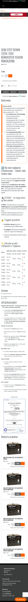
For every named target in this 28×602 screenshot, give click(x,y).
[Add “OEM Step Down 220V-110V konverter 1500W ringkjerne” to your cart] (10, 75)
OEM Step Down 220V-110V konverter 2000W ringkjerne (13, 550)
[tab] (6, 91)
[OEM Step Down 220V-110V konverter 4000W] (14, 448)
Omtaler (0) (13, 92)
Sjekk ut (17, 14)
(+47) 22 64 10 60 (7, 591)
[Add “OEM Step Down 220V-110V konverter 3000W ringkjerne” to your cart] (23, 494)
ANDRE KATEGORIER (13, 18)
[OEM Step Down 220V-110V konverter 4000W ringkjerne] (14, 510)
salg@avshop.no (8, 593)
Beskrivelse (6, 92)
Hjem (3, 18)
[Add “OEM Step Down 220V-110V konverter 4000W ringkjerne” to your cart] (23, 524)
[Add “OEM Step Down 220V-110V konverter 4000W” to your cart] (23, 463)
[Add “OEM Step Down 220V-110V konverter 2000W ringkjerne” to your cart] (23, 555)
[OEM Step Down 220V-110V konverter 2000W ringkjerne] (14, 540)
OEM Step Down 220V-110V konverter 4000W (13, 458)
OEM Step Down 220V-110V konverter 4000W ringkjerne (13, 519)
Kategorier (7, 18)
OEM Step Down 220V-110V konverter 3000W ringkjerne (13, 489)
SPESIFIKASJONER (22, 92)
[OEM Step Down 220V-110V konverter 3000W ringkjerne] (14, 479)
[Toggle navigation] (3, 6)
